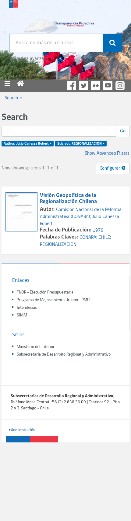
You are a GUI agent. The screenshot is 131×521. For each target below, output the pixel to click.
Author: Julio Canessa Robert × (27, 144)
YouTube (107, 85)
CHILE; (104, 237)
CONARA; (89, 237)
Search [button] (12, 98)
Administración (23, 430)
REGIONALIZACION (58, 244)
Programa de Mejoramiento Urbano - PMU (53, 300)
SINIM (22, 315)
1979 (98, 230)
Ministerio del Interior (36, 347)
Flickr (95, 85)
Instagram (120, 85)
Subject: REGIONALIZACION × (80, 144)
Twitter (83, 85)
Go (123, 131)
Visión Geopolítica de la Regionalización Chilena (68, 199)
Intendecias (27, 307)
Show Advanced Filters (107, 153)
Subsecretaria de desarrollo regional (13, 15)
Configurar (110, 168)
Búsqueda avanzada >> (31, 58)
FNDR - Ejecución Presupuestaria (45, 292)
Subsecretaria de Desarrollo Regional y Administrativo (64, 354)
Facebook (71, 85)
